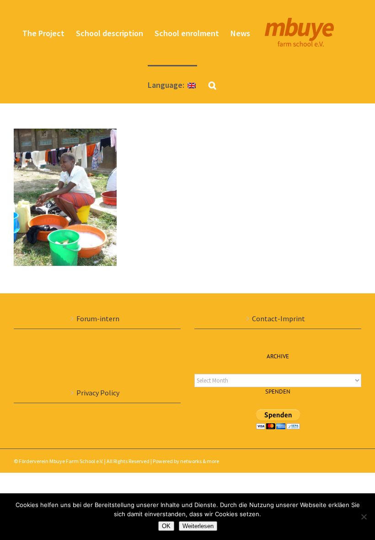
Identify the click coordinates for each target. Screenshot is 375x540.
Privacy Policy (97, 392)
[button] (212, 84)
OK (166, 526)
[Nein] (363, 516)
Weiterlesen (198, 526)
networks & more (199, 461)
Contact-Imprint (278, 318)
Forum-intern (97, 318)
